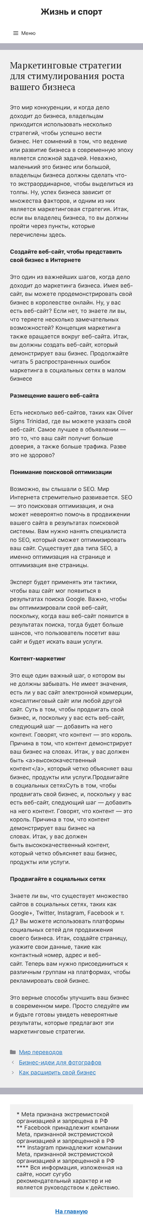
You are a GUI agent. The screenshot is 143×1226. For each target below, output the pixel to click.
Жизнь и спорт (71, 12)
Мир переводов (41, 1052)
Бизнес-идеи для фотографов (60, 1062)
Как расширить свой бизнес (57, 1072)
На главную (71, 1211)
